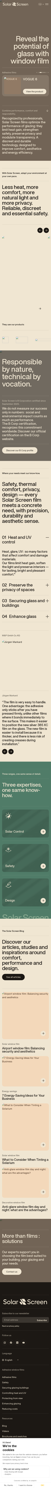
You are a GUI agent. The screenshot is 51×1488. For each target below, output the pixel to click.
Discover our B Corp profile (19, 450)
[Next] (46, 230)
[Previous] (40, 230)
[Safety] (43, 866)
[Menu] (47, 4)
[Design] (43, 900)
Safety (5, 1382)
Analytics (8, 1474)
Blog (4, 1426)
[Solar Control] (43, 831)
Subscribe (42, 1320)
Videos (5, 1431)
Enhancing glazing (11, 1403)
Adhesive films (9, 1377)
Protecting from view (12, 1398)
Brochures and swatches (14, 1436)
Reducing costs (10, 1409)
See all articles (13, 977)
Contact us (11, 1272)
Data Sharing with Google (14, 1472)
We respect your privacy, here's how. (15, 1463)
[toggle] (47, 537)
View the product (34, 91)
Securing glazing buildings (15, 1388)
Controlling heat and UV (14, 1393)
